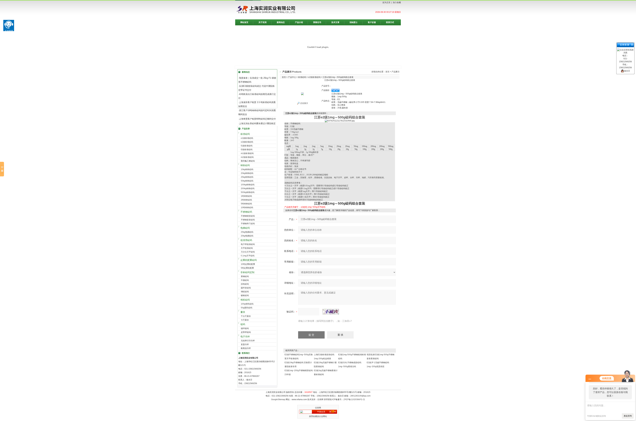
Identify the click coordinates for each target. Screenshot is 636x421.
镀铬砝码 (245, 295)
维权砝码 (245, 299)
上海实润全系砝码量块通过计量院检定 (257, 123)
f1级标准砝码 (246, 146)
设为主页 (386, 2)
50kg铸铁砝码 (247, 181)
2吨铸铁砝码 (246, 200)
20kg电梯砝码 (247, 236)
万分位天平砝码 (248, 252)
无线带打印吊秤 (248, 341)
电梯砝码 (245, 228)
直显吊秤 (245, 344)
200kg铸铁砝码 (247, 188)
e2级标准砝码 (247, 142)
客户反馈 (372, 22)
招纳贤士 (354, 22)
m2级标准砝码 (247, 157)
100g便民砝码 (247, 304)
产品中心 (292, 77)
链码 (242, 324)
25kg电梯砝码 (247, 232)
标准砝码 (245, 134)
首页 (387, 72)
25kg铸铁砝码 (247, 177)
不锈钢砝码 (246, 211)
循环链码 (245, 328)
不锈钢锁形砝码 (248, 216)
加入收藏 (397, 2)
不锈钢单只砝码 (248, 223)
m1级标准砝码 (247, 153)
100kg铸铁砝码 (247, 185)
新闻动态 (281, 22)
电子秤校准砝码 (248, 244)
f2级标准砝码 (246, 149)
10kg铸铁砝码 (247, 169)
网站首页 (244, 22)
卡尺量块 (245, 320)
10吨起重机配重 (248, 264)
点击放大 (304, 103)
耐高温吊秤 (246, 348)
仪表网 (320, 399)
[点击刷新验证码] (330, 312)
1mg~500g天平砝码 (316, 207)
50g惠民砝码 (246, 308)
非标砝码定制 (247, 272)
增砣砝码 (245, 291)
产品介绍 (299, 22)
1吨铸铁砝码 (246, 196)
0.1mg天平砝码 (247, 256)
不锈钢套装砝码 (248, 220)
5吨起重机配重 (247, 268)
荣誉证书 (317, 22)
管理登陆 (328, 399)
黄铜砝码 (245, 276)
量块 (242, 312)
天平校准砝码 (247, 248)
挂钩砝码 (245, 284)
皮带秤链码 (246, 332)
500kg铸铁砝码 (247, 192)
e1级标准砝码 (247, 138)
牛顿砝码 (245, 280)
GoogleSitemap (278, 399)
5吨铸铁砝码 (246, 204)
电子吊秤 (245, 336)
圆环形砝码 (246, 288)
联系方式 (390, 22)
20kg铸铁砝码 (247, 173)
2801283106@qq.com (360, 396)
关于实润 (262, 22)
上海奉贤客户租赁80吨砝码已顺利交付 (257, 119)
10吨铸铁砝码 (247, 207)
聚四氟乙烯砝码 (248, 161)
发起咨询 (628, 416)
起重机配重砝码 (248, 260)
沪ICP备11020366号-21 (354, 399)
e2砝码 (304, 207)
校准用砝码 (246, 240)
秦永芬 (627, 71)
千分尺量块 (246, 316)
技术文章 (335, 22)
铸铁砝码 (245, 165)
